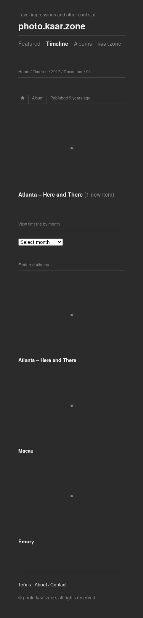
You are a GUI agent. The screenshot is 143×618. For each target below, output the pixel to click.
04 (88, 71)
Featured (29, 43)
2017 (55, 71)
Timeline (57, 43)
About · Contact (50, 584)
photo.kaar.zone (51, 25)
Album (37, 98)
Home (23, 71)
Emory (26, 541)
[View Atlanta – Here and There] (71, 185)
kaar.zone (109, 43)
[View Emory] (71, 528)
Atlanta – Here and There (66, 194)
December (73, 71)
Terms (24, 584)
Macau (26, 450)
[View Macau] (71, 437)
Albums (83, 43)
